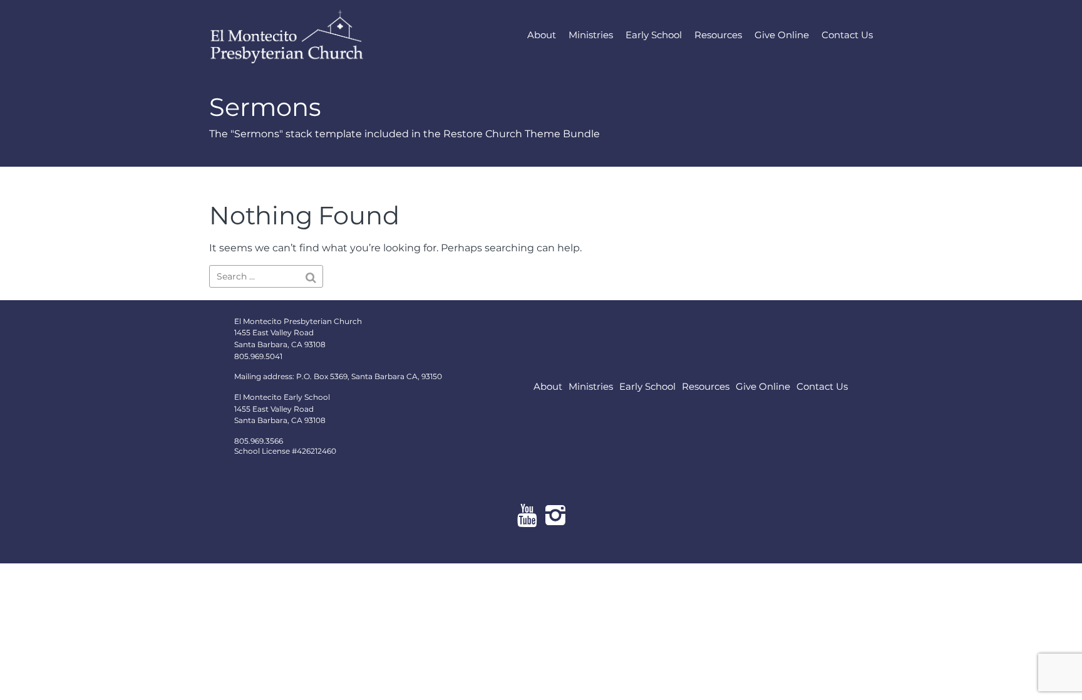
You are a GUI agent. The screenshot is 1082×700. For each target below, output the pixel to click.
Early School (654, 35)
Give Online (782, 35)
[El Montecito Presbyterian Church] (309, 34)
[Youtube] (526, 515)
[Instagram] (555, 515)
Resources (718, 35)
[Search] (311, 277)
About (541, 35)
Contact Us (847, 35)
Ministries (591, 35)
